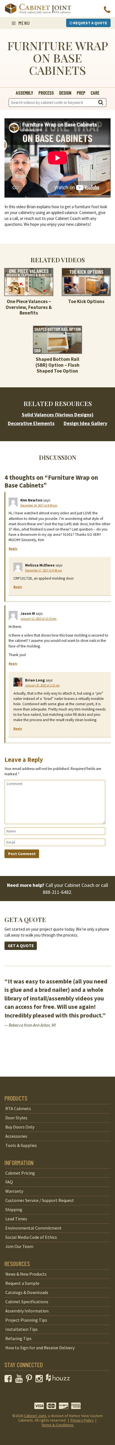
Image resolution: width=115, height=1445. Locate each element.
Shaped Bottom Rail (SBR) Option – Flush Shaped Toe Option (57, 365)
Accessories (16, 1136)
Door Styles (16, 1117)
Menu (23, 23)
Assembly (24, 92)
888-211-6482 (57, 892)
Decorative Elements (31, 423)
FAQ (9, 1182)
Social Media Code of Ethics (31, 1237)
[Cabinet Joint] (37, 9)
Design (65, 92)
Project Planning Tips (26, 1320)
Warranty (14, 1191)
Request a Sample (22, 1283)
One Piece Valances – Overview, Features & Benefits (29, 307)
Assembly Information (27, 1311)
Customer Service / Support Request (39, 1200)
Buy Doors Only (19, 1127)
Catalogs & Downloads (26, 1292)
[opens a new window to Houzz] (58, 1380)
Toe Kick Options (86, 301)
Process (46, 92)
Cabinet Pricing (20, 1173)
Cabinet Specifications (26, 1301)
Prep (81, 92)
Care (95, 92)
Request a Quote (89, 22)
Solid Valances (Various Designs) (58, 414)
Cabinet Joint (35, 1415)
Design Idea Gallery (85, 423)
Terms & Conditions (57, 1424)
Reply (13, 549)
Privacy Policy (82, 1420)
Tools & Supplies (21, 1145)
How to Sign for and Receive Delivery (40, 1347)
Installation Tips (21, 1329)
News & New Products (26, 1274)
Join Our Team (19, 1246)
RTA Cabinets (18, 1108)
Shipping (13, 1209)
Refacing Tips (18, 1338)
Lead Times (16, 1218)
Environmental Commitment (33, 1228)
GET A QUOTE (21, 945)
